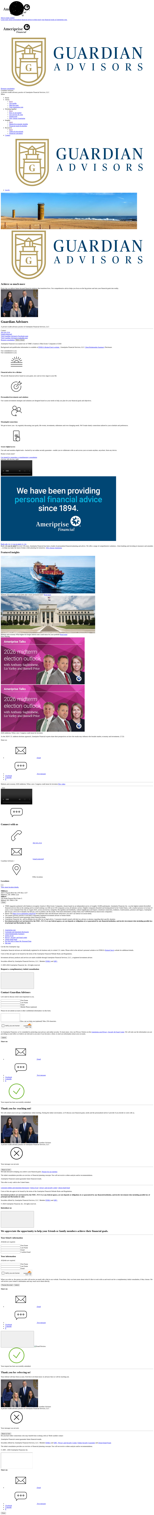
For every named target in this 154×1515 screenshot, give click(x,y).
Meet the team (14, 105)
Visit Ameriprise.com (16, 107)
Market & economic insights (18, 124)
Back (11, 101)
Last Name (24, 1002)
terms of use (34, 1188)
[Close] (17, 980)
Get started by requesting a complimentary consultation (19, 457)
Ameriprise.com (10, 930)
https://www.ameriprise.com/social (24, 913)
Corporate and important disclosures (17, 932)
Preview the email (7, 1285)
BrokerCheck (109, 950)
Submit (4, 1037)
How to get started (15, 113)
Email (23, 1005)
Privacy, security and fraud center (16, 937)
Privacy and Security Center (67, 1443)
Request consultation (8, 88)
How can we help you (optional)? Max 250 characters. (38, 1021)
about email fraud (64, 1188)
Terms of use (9, 936)
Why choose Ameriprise (17, 118)
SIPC (55, 961)
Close (3, 902)
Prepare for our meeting (49, 1172)
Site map (8, 943)
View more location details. (10, 887)
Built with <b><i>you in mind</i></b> (14, 544)
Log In (7, 190)
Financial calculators (16, 133)
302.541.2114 (5, 332)
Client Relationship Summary (94, 347)
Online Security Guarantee (86, 1443)
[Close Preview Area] (17, 1339)
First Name (24, 1000)
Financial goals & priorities (18, 126)
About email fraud (11, 939)
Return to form (6, 1170)
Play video (61, 784)
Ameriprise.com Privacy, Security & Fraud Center (107, 1032)
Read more (47, 595)
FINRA (47, 961)
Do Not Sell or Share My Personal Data (18, 941)
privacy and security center (48, 1188)
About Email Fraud (104, 1443)
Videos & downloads (16, 131)
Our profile (13, 103)
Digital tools (13, 116)
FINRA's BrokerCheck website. (49, 347)
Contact (7, 135)
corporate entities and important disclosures (15, 1188)
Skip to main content (7, 18)
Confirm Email (25, 1252)
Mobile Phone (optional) (29, 1007)
